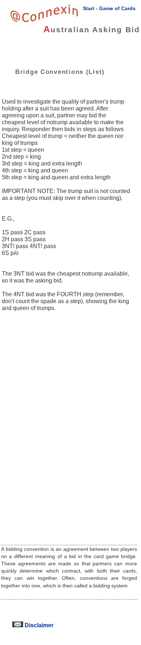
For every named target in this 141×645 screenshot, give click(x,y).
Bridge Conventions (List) (60, 71)
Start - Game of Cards (109, 8)
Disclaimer (38, 625)
